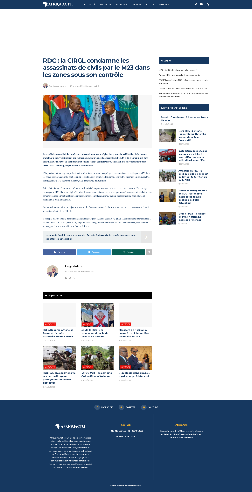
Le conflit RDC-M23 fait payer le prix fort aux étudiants (184, 88)
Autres (163, 4)
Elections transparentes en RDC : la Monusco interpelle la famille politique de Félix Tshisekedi (192, 196)
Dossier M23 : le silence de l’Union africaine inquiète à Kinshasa (192, 216)
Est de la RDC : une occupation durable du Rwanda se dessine (94, 333)
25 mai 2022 (184, 144)
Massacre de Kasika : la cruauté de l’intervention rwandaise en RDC (134, 333)
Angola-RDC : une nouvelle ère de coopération (180, 75)
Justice (150, 4)
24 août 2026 (49, 340)
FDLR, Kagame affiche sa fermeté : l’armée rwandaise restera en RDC (58, 333)
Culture (136, 4)
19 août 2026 (125, 380)
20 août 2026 (49, 387)
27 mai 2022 (184, 184)
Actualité (89, 4)
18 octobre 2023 (77, 86)
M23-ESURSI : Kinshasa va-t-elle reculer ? (178, 70)
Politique (105, 4)
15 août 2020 (167, 124)
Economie (121, 4)
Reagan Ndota (58, 86)
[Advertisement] (126, 30)
